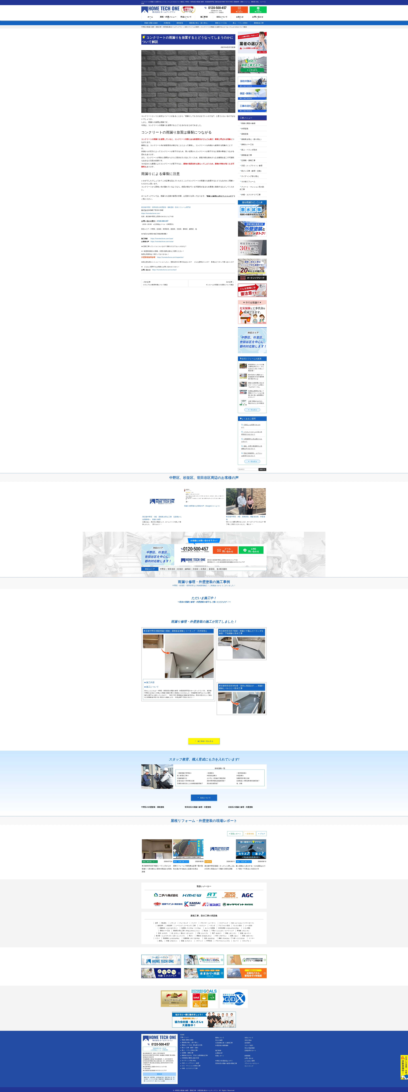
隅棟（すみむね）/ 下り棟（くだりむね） (232, 938)
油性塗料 (160, 925)
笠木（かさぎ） (163, 933)
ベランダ (212, 925)
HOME (182, 1035)
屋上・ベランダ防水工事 (190, 1050)
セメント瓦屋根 (210, 928)
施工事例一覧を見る (205, 741)
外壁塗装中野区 (174, 1005)
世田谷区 (171, 568)
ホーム (150, 17)
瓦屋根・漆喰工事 (248, 160)
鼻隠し (161, 941)
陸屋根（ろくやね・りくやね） (191, 928)
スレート (236, 941)
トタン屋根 (246, 928)
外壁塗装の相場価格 (221, 1045)
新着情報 (250, 833)
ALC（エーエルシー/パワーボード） (243, 923)
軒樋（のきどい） (172, 941)
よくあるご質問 (250, 1061)
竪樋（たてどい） (187, 941)
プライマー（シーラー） (208, 923)
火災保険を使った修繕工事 (224, 1043)
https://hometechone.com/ (150, 213)
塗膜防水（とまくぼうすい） (169, 928)
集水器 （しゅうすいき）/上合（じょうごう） (171, 936)
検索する (262, 469)
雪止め (206, 931)
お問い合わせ (257, 17)
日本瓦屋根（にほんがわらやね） (229, 928)
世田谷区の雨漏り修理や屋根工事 (226, 1063)
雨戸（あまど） (217, 933)
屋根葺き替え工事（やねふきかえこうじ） (186, 931)
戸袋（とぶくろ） (203, 933)
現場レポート (236, 833)
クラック (173, 923)
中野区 (163, 568)
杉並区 (180, 568)
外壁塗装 (167, 23)
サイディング (223, 923)
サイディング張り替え (250, 176)
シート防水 (248, 925)
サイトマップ (249, 1066)
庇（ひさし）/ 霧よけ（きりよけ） (182, 933)
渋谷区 (196, 568)
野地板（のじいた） (243, 931)
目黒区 (203, 568)
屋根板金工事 (259, 23)
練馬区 (188, 568)
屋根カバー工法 (221, 23)
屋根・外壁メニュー (168, 17)
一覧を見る (253, 410)
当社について (205, 797)
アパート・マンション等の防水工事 (252, 187)
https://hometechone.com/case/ (162, 238)
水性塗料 (169, 925)
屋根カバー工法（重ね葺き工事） (192, 1045)
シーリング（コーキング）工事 (186, 925)
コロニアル (245, 941)
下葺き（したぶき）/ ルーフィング (222, 931)
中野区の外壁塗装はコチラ (224, 1061)
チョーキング (183, 923)
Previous (140, 507)
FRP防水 (209, 941)
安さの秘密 (219, 1040)
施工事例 (218, 1050)
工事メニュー (184, 1037)
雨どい (191, 936)
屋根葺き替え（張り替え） (199, 23)
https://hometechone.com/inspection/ (170, 257)
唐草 (156, 923)
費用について (219, 1038)
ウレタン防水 (237, 925)
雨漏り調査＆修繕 (151, 23)
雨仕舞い (164, 923)
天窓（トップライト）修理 (251, 165)
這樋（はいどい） (246, 933)
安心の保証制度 (250, 1048)
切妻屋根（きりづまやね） (192, 938)
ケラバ (157, 938)
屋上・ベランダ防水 (240, 23)
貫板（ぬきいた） (248, 936)
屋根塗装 (179, 23)
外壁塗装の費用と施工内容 (190, 1058)
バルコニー (202, 925)
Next (268, 507)
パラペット (199, 941)
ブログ (262, 833)
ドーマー (251, 938)
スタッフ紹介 (249, 1045)
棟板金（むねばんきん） (204, 936)
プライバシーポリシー (252, 1063)
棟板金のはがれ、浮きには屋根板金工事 (195, 1055)
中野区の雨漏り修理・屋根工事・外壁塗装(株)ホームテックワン (196, 1090)
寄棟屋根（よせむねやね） (171, 938)
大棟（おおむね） (209, 938)
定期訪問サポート (250, 1050)
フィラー (194, 923)
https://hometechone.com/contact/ (164, 270)
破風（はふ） (234, 936)
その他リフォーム (248, 181)
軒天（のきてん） (221, 936)
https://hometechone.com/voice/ (162, 241)
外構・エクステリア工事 (251, 194)
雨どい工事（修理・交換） (251, 171)
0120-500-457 (217, 8)
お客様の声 (219, 1053)
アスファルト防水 (224, 925)
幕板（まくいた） (231, 933)
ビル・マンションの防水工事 (191, 1066)
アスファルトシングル (222, 941)
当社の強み (248, 1040)
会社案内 (247, 1043)
